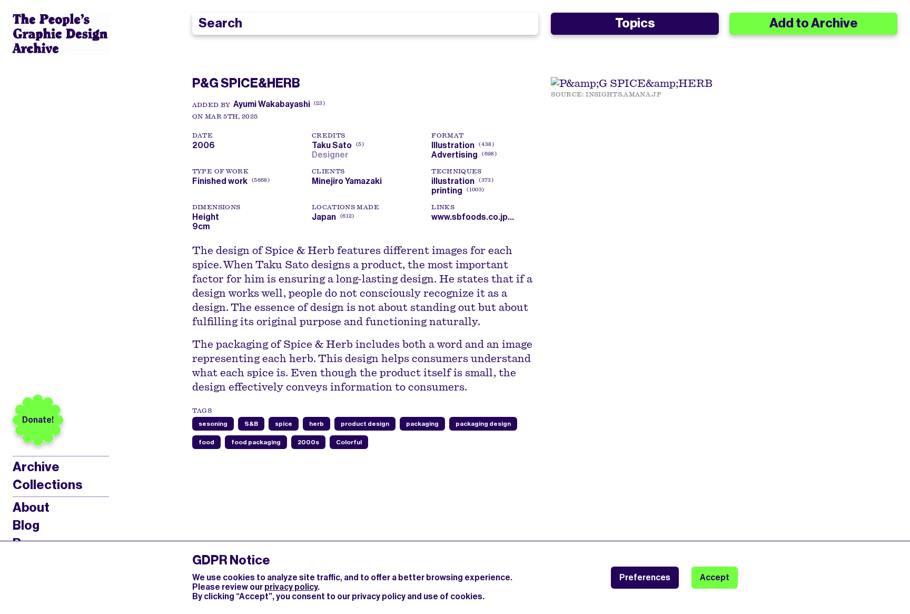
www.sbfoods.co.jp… (472, 217)
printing (446, 191)
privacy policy (291, 587)
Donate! (38, 420)
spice (283, 423)
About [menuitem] (31, 507)
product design (365, 423)
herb (316, 423)
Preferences (644, 577)
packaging (422, 423)
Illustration (452, 145)
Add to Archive (813, 23)
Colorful (349, 442)
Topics (635, 23)
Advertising (454, 155)
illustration (452, 181)
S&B (251, 423)
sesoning (213, 423)
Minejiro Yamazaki (347, 181)
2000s (308, 442)
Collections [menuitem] (47, 484)
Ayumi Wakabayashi (271, 104)
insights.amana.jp (623, 94)
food (206, 442)
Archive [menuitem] (36, 467)
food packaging (256, 442)
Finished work (220, 181)
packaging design (483, 423)
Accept (714, 577)
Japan (324, 217)
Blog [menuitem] (26, 525)
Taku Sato (337, 145)
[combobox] (365, 24)
